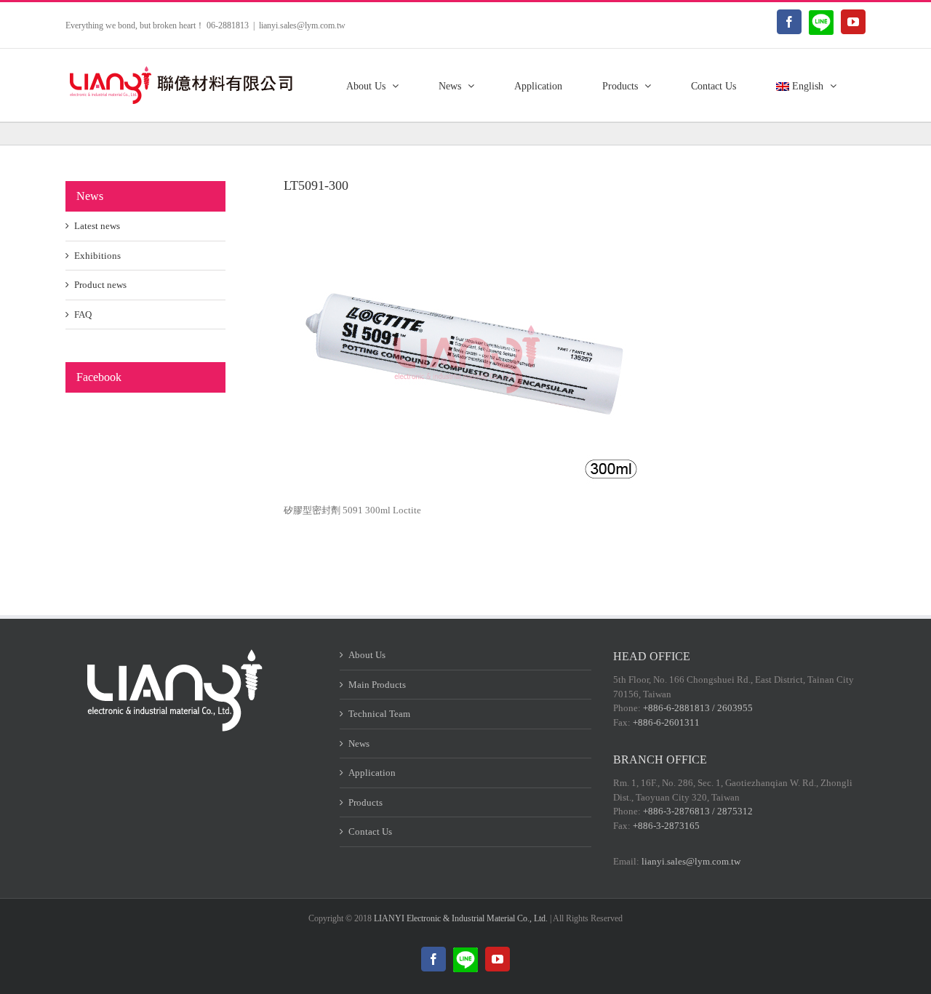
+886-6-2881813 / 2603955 (698, 707)
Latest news (97, 225)
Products (365, 802)
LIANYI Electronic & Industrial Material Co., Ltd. (461, 918)
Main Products (377, 684)
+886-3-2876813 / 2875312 (698, 811)
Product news (100, 284)
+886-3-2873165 (666, 825)
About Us (366, 654)
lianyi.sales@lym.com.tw (302, 25)
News (358, 743)
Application (372, 772)
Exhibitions (97, 255)
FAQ (83, 314)
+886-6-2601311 (666, 722)
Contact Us (370, 831)
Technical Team (379, 713)
